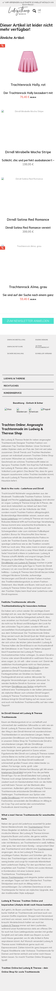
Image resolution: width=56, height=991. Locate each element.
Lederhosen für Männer (30, 499)
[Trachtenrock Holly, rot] (28, 62)
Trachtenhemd (35, 827)
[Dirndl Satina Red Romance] (28, 196)
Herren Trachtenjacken (12, 877)
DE (39, 10)
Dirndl (4, 499)
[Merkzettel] (47, 10)
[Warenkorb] (52, 10)
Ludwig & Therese (10, 925)
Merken (50, 47)
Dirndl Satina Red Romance (28, 219)
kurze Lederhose (9, 518)
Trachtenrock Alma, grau (28, 287)
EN (39, 12)
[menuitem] (3, 11)
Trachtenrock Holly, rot (28, 85)
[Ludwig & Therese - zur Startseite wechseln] (19, 11)
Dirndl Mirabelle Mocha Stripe (28, 152)
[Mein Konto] (43, 10)
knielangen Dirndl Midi (12, 772)
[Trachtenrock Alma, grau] (28, 264)
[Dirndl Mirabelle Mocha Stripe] (28, 129)
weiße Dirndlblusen (10, 797)
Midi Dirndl (34, 667)
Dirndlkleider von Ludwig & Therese (18, 562)
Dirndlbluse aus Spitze (23, 686)
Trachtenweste (45, 849)
